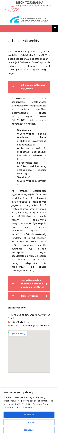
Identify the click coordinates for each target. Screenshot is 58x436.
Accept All (29, 414)
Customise (29, 422)
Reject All (29, 430)
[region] (29, 412)
